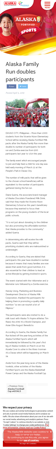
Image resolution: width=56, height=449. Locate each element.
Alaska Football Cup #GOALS (16, 390)
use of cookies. (31, 440)
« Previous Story (15, 386)
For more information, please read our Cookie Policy (26, 426)
